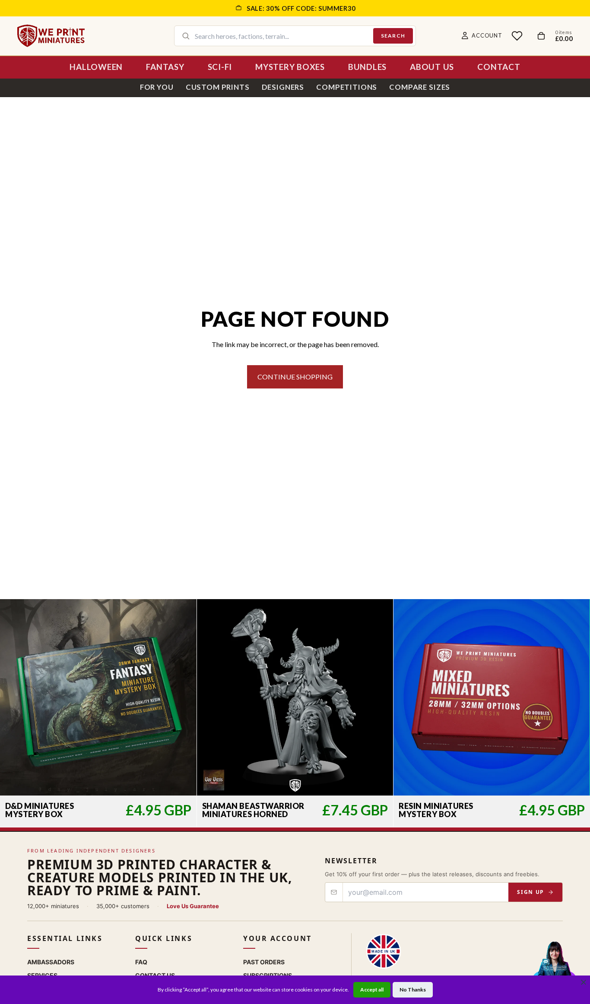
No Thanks (413, 989)
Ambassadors (50, 962)
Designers (283, 87)
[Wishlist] (517, 35)
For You (157, 87)
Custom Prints (218, 87)
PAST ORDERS (264, 962)
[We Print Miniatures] (51, 36)
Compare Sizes (419, 87)
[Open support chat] (554, 967)
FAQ (141, 962)
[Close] (583, 982)
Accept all (372, 989)
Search (393, 35)
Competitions (346, 87)
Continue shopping (295, 377)
